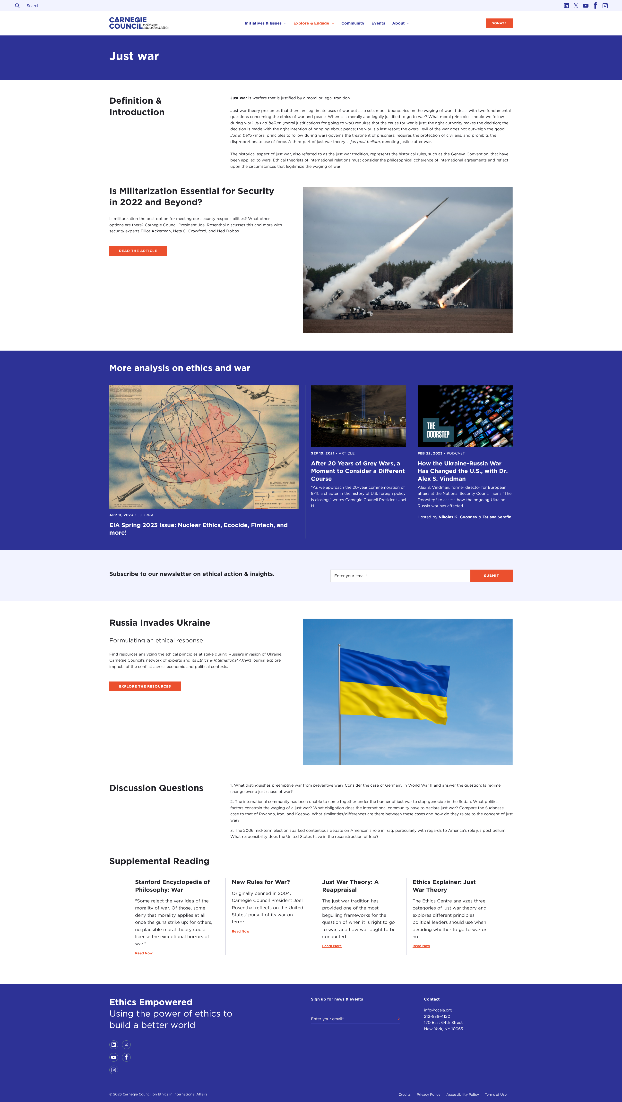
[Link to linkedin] (566, 5)
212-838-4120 (437, 1016)
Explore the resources (145, 686)
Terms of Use (496, 1094)
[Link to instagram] (605, 5)
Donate (499, 23)
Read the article (138, 251)
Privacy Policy (428, 1094)
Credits (404, 1094)
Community (352, 23)
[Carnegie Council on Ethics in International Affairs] (139, 23)
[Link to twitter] (576, 5)
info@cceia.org (438, 1010)
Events (378, 23)
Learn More (332, 946)
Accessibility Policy (462, 1094)
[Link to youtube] (585, 5)
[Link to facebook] (595, 5)
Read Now (144, 953)
